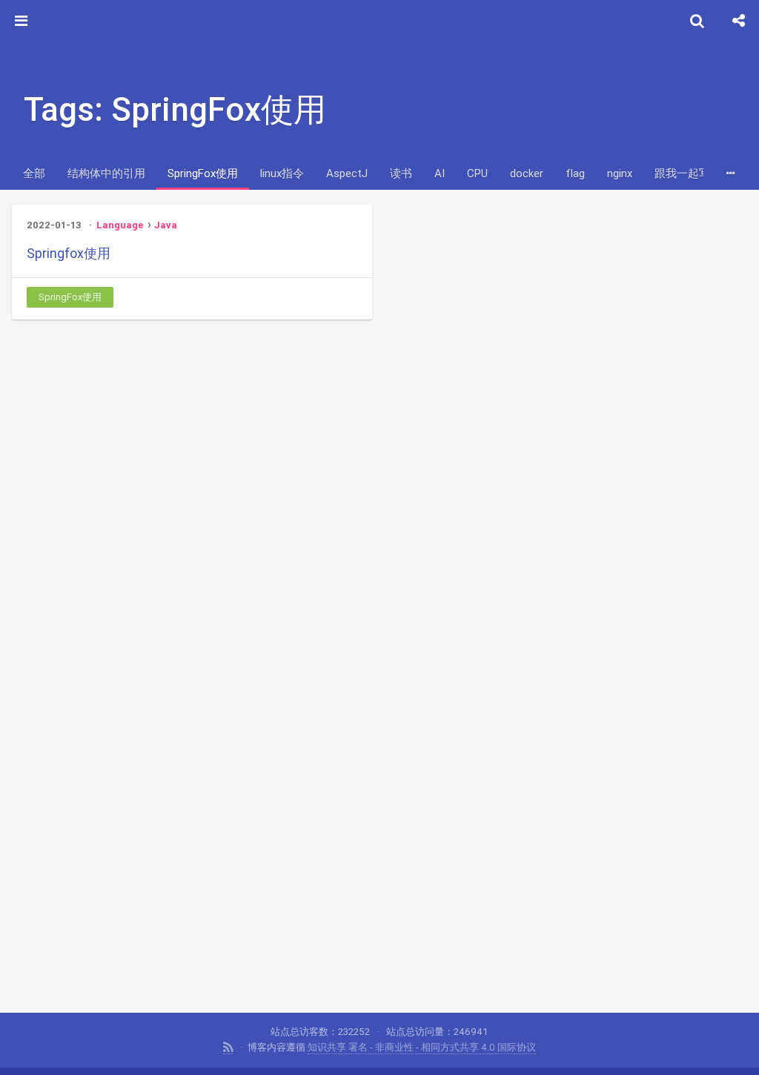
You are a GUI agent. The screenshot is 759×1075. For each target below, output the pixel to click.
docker (526, 173)
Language (120, 225)
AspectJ (347, 173)
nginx (619, 173)
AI (439, 173)
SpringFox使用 (203, 173)
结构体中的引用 (106, 173)
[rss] (228, 1047)
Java (165, 225)
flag (575, 173)
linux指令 (282, 173)
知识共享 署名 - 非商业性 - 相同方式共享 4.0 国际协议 (422, 1047)
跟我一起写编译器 (698, 173)
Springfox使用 (68, 253)
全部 (34, 173)
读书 (401, 173)
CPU (477, 173)
